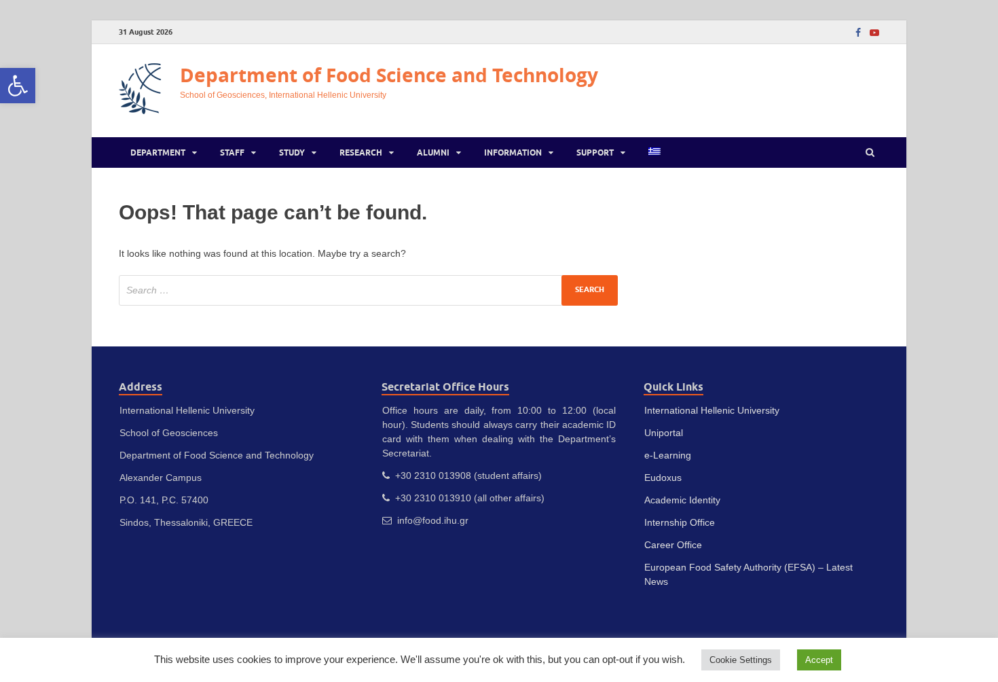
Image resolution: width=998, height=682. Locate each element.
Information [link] (513, 152)
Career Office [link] (673, 544)
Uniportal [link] (663, 432)
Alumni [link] (433, 152)
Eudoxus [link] (663, 477)
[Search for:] (368, 290)
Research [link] (360, 152)
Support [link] (595, 152)
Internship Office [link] (679, 522)
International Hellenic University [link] (711, 410)
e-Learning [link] (667, 455)
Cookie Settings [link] (740, 660)
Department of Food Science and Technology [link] (389, 75)
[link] (17, 85)
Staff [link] (232, 152)
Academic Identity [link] (682, 500)
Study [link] (292, 152)
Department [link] (157, 152)
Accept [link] (819, 660)
